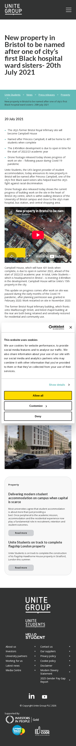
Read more (21, 532)
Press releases (47, 94)
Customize (36, 405)
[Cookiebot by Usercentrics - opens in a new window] (49, 327)
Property (65, 94)
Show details (57, 384)
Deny (38, 416)
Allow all (38, 395)
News (30, 94)
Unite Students (13, 94)
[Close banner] (70, 327)
